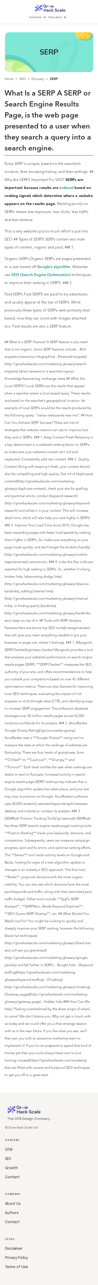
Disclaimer (14, 1249)
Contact (12, 1222)
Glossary (37, 79)
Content (12, 1177)
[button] (39, 17)
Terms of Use (16, 1267)
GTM (8, 1150)
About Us (13, 1204)
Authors (12, 1213)
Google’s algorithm (53, 267)
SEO (22, 79)
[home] (49, 7)
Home (9, 79)
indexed (66, 188)
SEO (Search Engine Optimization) (41, 275)
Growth (11, 1168)
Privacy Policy (16, 1258)
